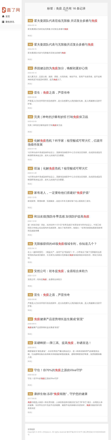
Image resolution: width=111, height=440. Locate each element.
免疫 (30, 20)
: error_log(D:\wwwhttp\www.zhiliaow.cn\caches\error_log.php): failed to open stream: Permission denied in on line (11, 7)
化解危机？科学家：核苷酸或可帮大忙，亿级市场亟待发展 (65, 142)
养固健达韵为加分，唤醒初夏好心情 (61, 68)
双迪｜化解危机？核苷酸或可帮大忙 (61, 168)
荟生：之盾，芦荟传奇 (52, 92)
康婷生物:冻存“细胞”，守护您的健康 (60, 394)
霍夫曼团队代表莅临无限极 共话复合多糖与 (65, 20)
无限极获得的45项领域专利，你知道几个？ (65, 243)
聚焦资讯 (10, 21)
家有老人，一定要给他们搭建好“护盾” (62, 192)
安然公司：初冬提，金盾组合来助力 (61, 271)
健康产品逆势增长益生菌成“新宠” (59, 319)
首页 (8, 16)
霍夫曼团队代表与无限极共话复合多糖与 (64, 44)
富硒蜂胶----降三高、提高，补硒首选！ (63, 342)
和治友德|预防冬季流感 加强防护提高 (61, 216)
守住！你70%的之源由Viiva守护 (58, 370)
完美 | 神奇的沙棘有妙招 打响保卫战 (61, 116)
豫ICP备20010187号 (75, 432)
